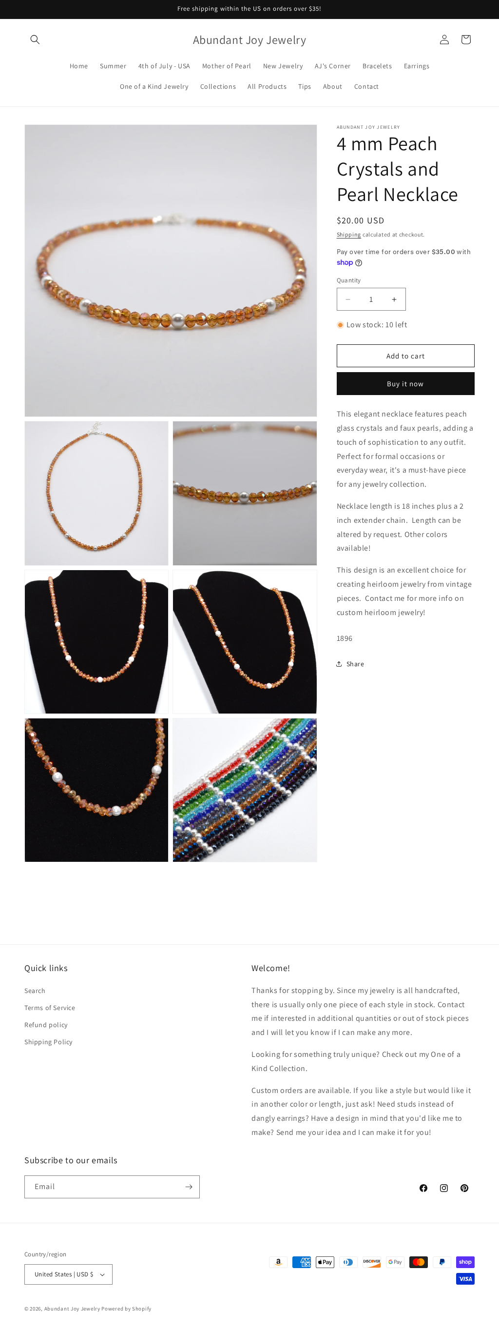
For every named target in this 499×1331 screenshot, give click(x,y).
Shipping (349, 234)
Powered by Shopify (126, 1308)
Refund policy (46, 1024)
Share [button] (355, 663)
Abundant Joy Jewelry (72, 1308)
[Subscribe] (188, 1186)
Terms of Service (50, 1007)
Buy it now (405, 383)
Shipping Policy (48, 1041)
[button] (35, 39)
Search (35, 990)
